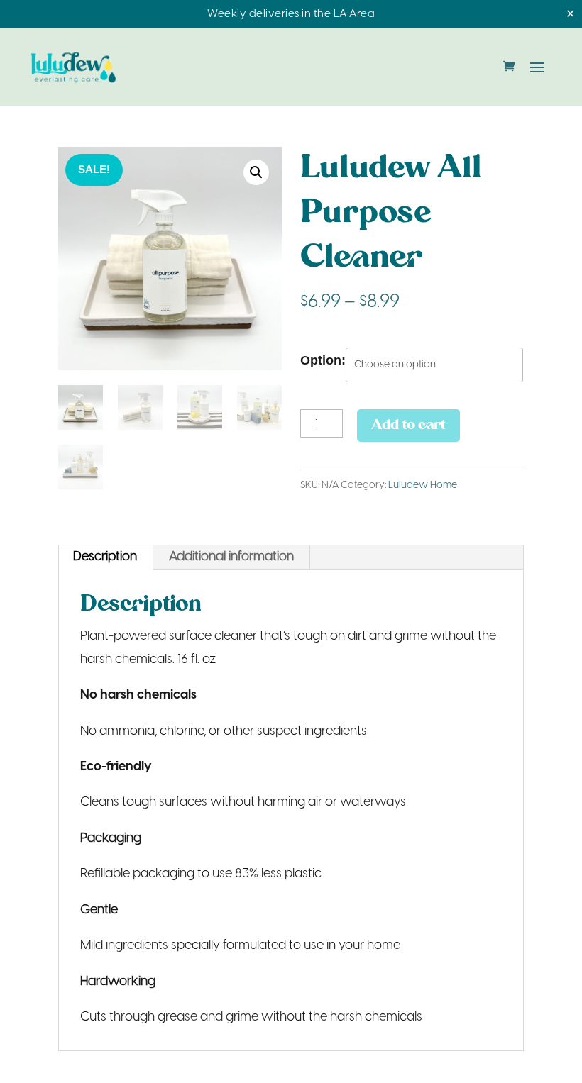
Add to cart (408, 425)
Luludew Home (422, 485)
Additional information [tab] (231, 557)
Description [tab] (105, 557)
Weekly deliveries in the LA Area (291, 14)
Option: (323, 360)
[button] (256, 172)
